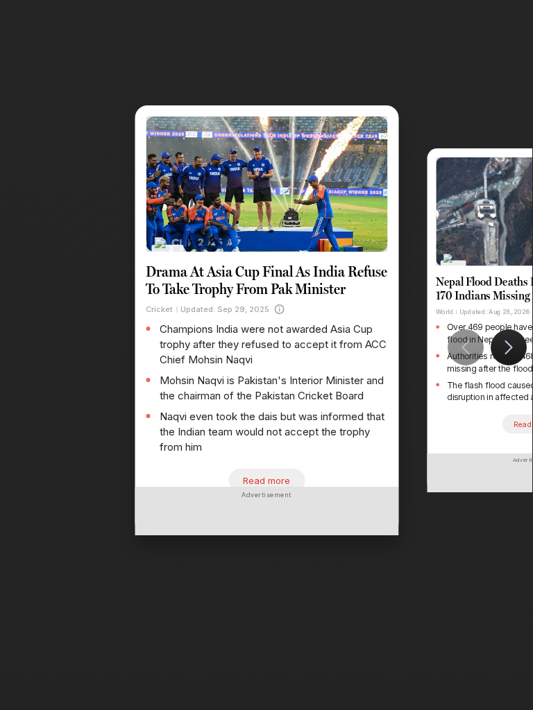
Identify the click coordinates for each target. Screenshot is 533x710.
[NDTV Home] (167, 252)
